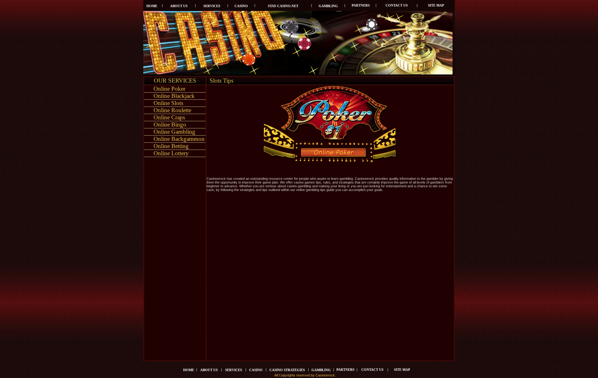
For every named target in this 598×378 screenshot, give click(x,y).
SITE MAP (436, 5)
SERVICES (211, 6)
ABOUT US (178, 6)
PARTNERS (361, 5)
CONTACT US (397, 5)
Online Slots (168, 103)
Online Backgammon (179, 139)
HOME (151, 6)
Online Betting (171, 146)
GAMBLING (328, 6)
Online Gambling (174, 131)
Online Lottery (171, 153)
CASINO (241, 6)
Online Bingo (170, 124)
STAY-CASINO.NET (283, 6)
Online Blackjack (174, 96)
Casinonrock (325, 375)
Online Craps (169, 117)
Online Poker (169, 88)
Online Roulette (172, 110)
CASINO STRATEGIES (287, 370)
